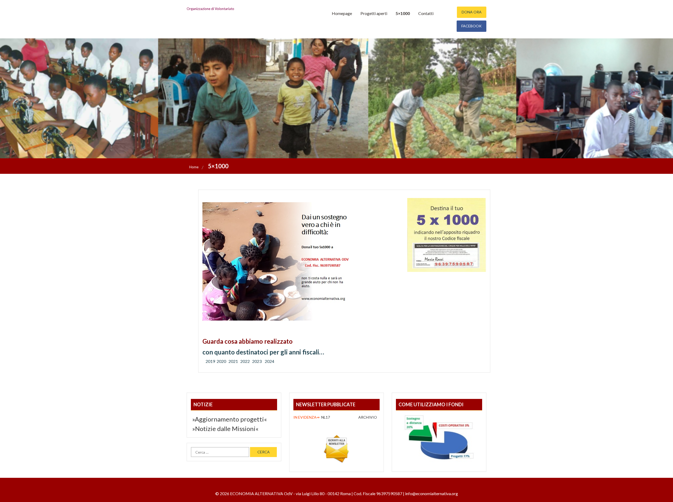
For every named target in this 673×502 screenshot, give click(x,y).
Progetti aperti (373, 13)
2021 (233, 361)
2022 (245, 361)
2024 (269, 361)
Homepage (342, 13)
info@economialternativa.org (431, 493)
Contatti (426, 13)
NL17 (312, 417)
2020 (221, 361)
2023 (257, 361)
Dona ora (472, 12)
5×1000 (403, 13)
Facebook (471, 26)
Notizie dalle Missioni (225, 428)
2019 (210, 361)
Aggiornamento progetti (229, 419)
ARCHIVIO (368, 417)
